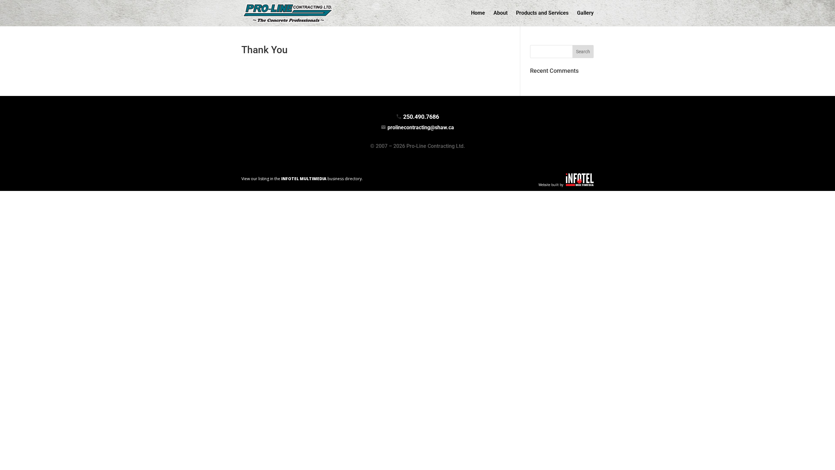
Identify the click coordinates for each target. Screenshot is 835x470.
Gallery (585, 13)
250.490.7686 (421, 116)
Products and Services (542, 13)
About (500, 13)
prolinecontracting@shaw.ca (420, 127)
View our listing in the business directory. (302, 178)
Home (478, 13)
